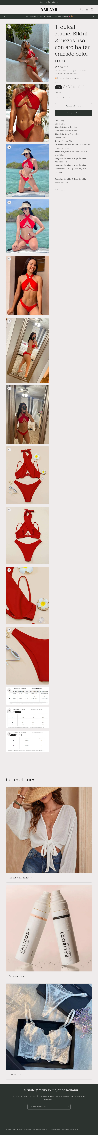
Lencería (13, 1074)
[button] (5, 9)
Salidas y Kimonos (19, 877)
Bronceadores (16, 976)
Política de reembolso (40, 1129)
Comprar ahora (73, 113)
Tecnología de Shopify (24, 1129)
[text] (73, 120)
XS (58, 87)
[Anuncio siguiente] (93, 16)
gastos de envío (78, 71)
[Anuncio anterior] (4, 16)
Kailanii (14, 1129)
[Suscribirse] (67, 1107)
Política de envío (54, 1129)
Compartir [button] (61, 190)
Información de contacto (70, 1129)
